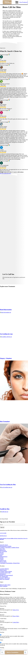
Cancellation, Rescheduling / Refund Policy (10, 563)
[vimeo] (0, 642)
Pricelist (2, 552)
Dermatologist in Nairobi (5, 546)
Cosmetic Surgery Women (6, 571)
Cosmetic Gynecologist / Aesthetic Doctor (9, 547)
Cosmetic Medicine (4, 568)
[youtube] (0, 634)
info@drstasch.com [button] (3, 535)
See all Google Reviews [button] (5, 173)
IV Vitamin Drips (4, 576)
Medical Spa (3, 550)
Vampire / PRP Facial (5, 578)
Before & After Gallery (5, 584)
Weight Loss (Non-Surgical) (6, 575)
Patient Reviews (3, 556)
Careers (1, 559)
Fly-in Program (3, 551)
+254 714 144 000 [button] (3, 533)
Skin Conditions (3, 586)
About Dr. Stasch (4, 544)
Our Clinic (2, 548)
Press (1, 555)
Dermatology (3, 574)
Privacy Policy (3, 561)
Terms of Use (3, 560)
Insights (2, 557)
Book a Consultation (8, 2)
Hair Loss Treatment (4, 579)
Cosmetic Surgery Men (5, 572)
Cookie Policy (16, 622)
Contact (2, 554)
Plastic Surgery (3, 570)
